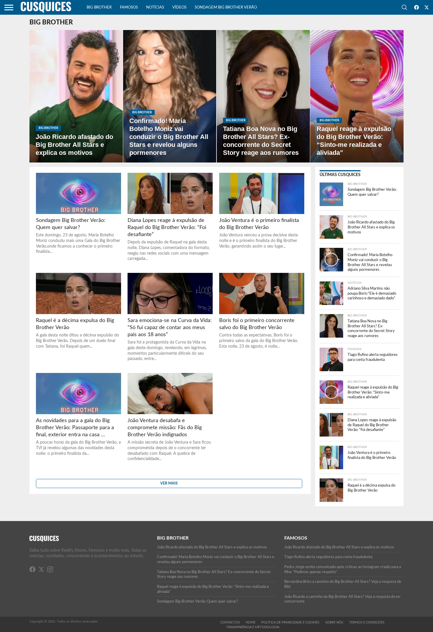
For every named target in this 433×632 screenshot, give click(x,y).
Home (250, 622)
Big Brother (99, 7)
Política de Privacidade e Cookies (290, 622)
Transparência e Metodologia (252, 627)
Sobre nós (334, 622)
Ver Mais (169, 483)
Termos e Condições (366, 622)
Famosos (129, 7)
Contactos (230, 622)
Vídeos (179, 7)
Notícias (155, 7)
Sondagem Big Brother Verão (226, 7)
